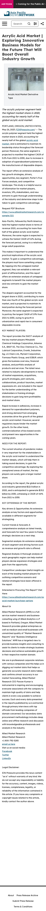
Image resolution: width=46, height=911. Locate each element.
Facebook (7, 751)
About (11, 895)
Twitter (5, 755)
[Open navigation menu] (4, 23)
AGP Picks (7, 4)
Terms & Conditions (23, 906)
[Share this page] (42, 23)
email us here (8, 744)
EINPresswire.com (25, 129)
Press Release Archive (27, 895)
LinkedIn (6, 758)
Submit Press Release (23, 901)
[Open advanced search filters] (35, 24)
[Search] (29, 24)
